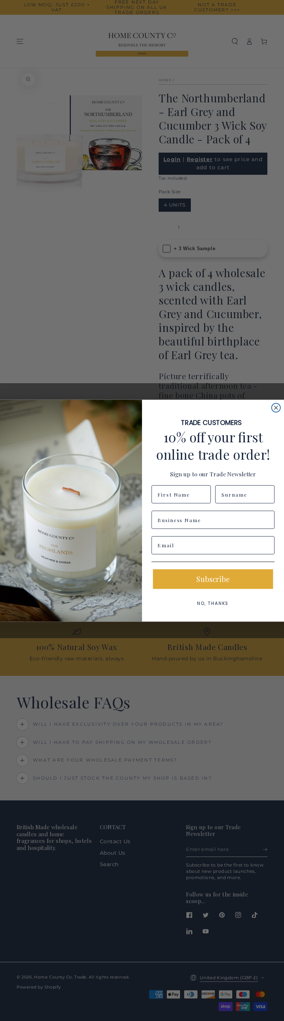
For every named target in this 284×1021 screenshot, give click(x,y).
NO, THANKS (213, 603)
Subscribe (213, 579)
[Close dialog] (276, 407)
